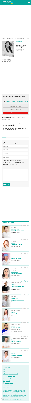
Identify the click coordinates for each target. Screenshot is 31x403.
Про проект (6, 387)
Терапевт (23, 42)
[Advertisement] (15, 20)
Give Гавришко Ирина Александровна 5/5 (16, 164)
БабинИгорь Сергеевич (16, 340)
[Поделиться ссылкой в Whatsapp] (10, 61)
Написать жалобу (15, 112)
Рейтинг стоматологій (8, 370)
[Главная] (9, 2)
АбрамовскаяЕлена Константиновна (17, 230)
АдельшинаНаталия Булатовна (16, 272)
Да (5, 162)
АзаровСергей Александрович (17, 285)
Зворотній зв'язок (7, 385)
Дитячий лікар (18, 41)
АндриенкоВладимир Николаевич (17, 299)
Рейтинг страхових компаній (10, 374)
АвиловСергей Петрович (16, 257)
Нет (10, 162)
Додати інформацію (8, 383)
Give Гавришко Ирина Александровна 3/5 (13, 164)
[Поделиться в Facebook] (5, 61)
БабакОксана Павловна (16, 313)
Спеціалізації (6, 381)
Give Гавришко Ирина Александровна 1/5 (11, 164)
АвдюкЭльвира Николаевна (17, 243)
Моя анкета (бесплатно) (15, 106)
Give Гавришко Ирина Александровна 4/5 (15, 164)
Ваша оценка (6, 164)
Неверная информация (15, 109)
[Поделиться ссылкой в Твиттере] (7, 61)
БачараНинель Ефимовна (16, 354)
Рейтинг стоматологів (8, 372)
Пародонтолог (18, 42)
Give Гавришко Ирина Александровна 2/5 (12, 164)
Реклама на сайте (7, 379)
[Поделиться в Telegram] (3, 61)
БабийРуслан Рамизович (16, 327)
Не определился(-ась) (18, 162)
